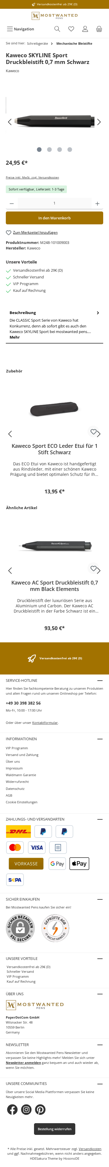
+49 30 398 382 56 (23, 703)
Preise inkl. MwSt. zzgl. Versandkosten (32, 177)
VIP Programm (17, 748)
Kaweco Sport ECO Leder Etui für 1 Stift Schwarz (55, 449)
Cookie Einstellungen (21, 802)
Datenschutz (15, 788)
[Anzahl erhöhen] (97, 203)
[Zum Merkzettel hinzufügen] (93, 431)
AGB (9, 795)
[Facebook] (12, 1109)
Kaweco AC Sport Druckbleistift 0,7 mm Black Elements (54, 585)
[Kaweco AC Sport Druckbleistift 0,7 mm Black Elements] (54, 545)
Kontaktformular (45, 722)
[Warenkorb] (99, 29)
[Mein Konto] (85, 29)
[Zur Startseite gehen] (54, 16)
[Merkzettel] (71, 29)
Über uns (13, 761)
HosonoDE (71, 1158)
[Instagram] (26, 1109)
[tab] (54, 325)
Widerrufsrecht (17, 781)
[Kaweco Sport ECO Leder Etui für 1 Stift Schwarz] (54, 409)
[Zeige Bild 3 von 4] (59, 149)
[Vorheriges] (10, 121)
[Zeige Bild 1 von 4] (39, 149)
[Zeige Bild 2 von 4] (49, 149)
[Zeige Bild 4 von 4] (69, 149)
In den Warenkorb (54, 218)
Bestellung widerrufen (55, 1129)
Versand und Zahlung (22, 754)
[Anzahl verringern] (12, 203)
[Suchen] (57, 29)
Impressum (14, 768)
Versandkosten (90, 1149)
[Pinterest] (40, 1109)
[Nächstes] (98, 121)
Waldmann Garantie (21, 775)
